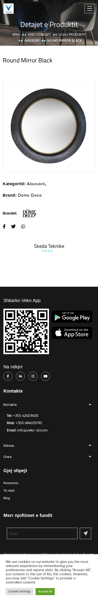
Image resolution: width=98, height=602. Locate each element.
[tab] (49, 246)
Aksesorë (31, 40)
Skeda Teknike (49, 246)
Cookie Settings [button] (19, 591)
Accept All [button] (45, 591)
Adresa (8, 445)
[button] (49, 404)
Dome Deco (30, 195)
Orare (7, 457)
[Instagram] (32, 376)
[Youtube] (45, 376)
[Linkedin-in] (20, 376)
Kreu (16, 34)
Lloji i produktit (72, 34)
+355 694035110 (29, 423)
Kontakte (10, 405)
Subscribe (85, 533)
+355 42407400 (25, 416)
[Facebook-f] (7, 376)
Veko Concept (39, 34)
